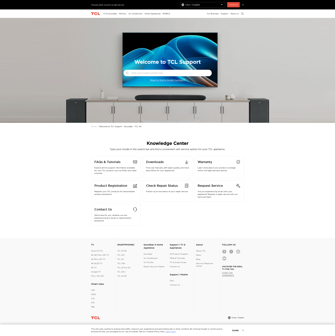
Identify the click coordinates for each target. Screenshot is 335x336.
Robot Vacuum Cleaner (154, 266)
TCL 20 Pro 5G (123, 267)
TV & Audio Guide (178, 262)
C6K (93, 290)
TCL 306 (121, 263)
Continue (233, 5)
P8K (93, 307)
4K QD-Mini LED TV (100, 255)
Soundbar (148, 254)
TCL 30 (120, 259)
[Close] (242, 330)
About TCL (201, 251)
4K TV (94, 267)
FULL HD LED (97, 276)
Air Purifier (148, 262)
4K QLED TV (97, 263)
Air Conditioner (151, 258)
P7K (93, 303)
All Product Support (179, 254)
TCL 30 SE (122, 251)
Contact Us (175, 266)
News (198, 255)
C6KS (93, 294)
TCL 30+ (121, 255)
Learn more (170, 331)
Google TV (96, 272)
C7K (93, 298)
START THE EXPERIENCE (228, 274)
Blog (198, 259)
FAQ (172, 281)
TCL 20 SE (122, 276)
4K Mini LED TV (98, 259)
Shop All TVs (97, 251)
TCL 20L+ (121, 272)
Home (93, 126)
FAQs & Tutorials (177, 258)
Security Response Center (204, 264)
